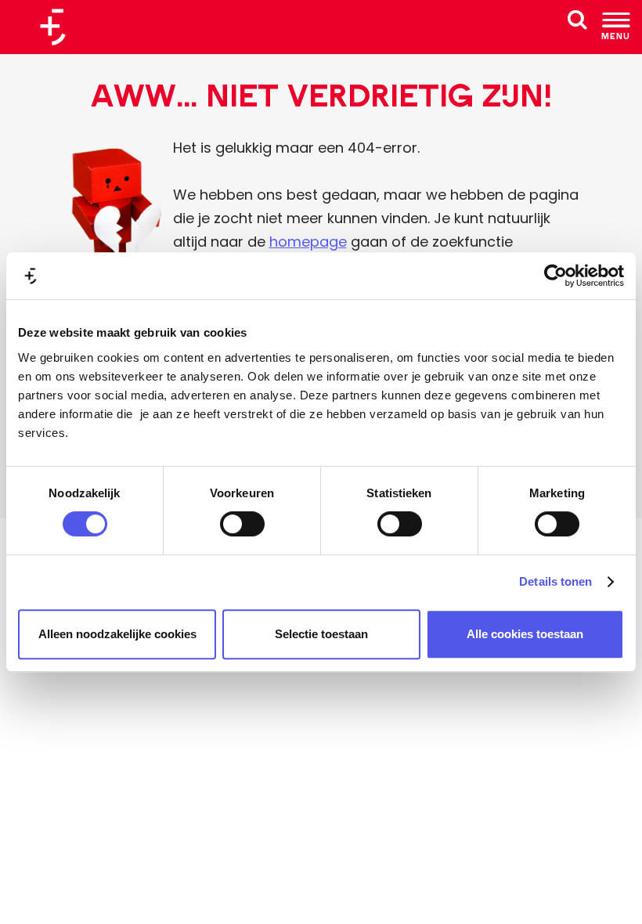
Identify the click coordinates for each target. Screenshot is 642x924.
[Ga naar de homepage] (58, 27)
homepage (308, 241)
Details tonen (555, 581)
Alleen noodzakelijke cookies (117, 634)
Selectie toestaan (321, 634)
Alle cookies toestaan (525, 634)
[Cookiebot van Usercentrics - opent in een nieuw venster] (555, 275)
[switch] (242, 523)
